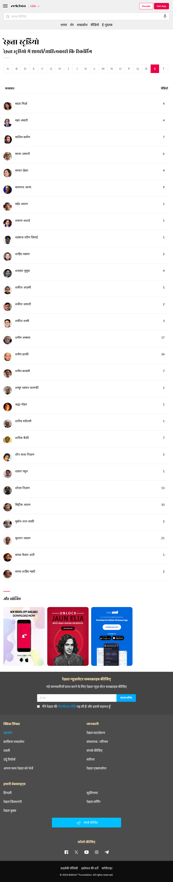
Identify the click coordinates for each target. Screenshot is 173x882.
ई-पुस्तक (107, 25)
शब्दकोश (82, 25)
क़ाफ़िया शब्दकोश (13, 741)
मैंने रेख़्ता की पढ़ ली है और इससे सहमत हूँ (76, 706)
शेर (72, 25)
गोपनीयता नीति (67, 706)
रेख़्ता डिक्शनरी (12, 801)
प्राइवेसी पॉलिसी (69, 868)
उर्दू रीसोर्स (9, 759)
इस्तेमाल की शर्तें (89, 868)
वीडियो (95, 25)
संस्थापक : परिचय (97, 741)
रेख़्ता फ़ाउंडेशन (95, 732)
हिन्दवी (7, 792)
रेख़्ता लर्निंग (93, 801)
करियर (90, 759)
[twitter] (76, 852)
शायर (64, 25)
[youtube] (86, 852)
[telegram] (106, 852)
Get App (161, 6)
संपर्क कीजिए (94, 750)
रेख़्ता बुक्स (9, 810)
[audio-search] (165, 16)
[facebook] (66, 852)
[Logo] (18, 6)
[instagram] (96, 852)
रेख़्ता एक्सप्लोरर (96, 768)
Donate (146, 6)
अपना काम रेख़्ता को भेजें (18, 768)
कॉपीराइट (107, 868)
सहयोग (7, 732)
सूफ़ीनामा (92, 792)
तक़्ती (6, 750)
